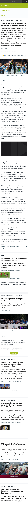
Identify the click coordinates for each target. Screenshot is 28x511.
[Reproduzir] (14, 255)
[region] (14, 255)
